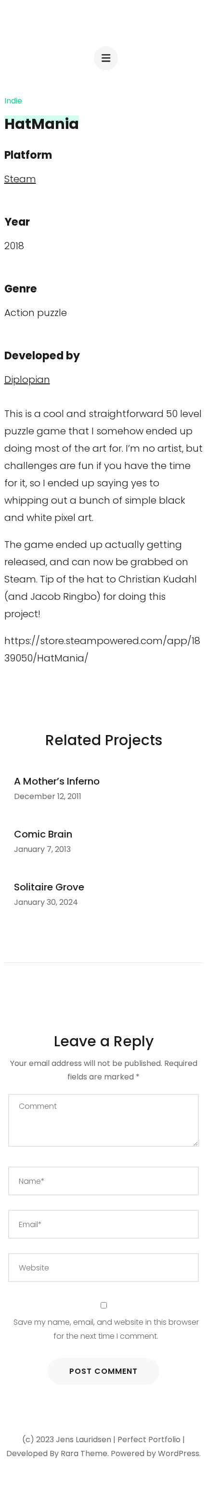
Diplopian (27, 379)
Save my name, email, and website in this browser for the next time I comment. (106, 1329)
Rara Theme (84, 1453)
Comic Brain (43, 834)
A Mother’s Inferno (57, 781)
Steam (20, 179)
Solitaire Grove (49, 887)
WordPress (178, 1453)
